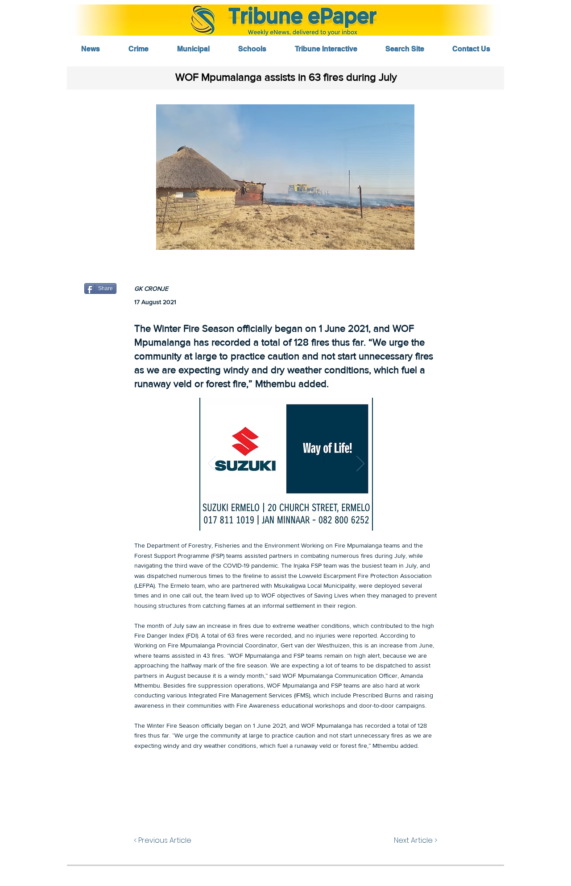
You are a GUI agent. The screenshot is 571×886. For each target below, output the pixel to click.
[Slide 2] (276, 516)
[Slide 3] (287, 516)
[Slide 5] (307, 516)
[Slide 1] (265, 516)
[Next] (360, 464)
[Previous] (212, 464)
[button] (285, 177)
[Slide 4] (297, 516)
